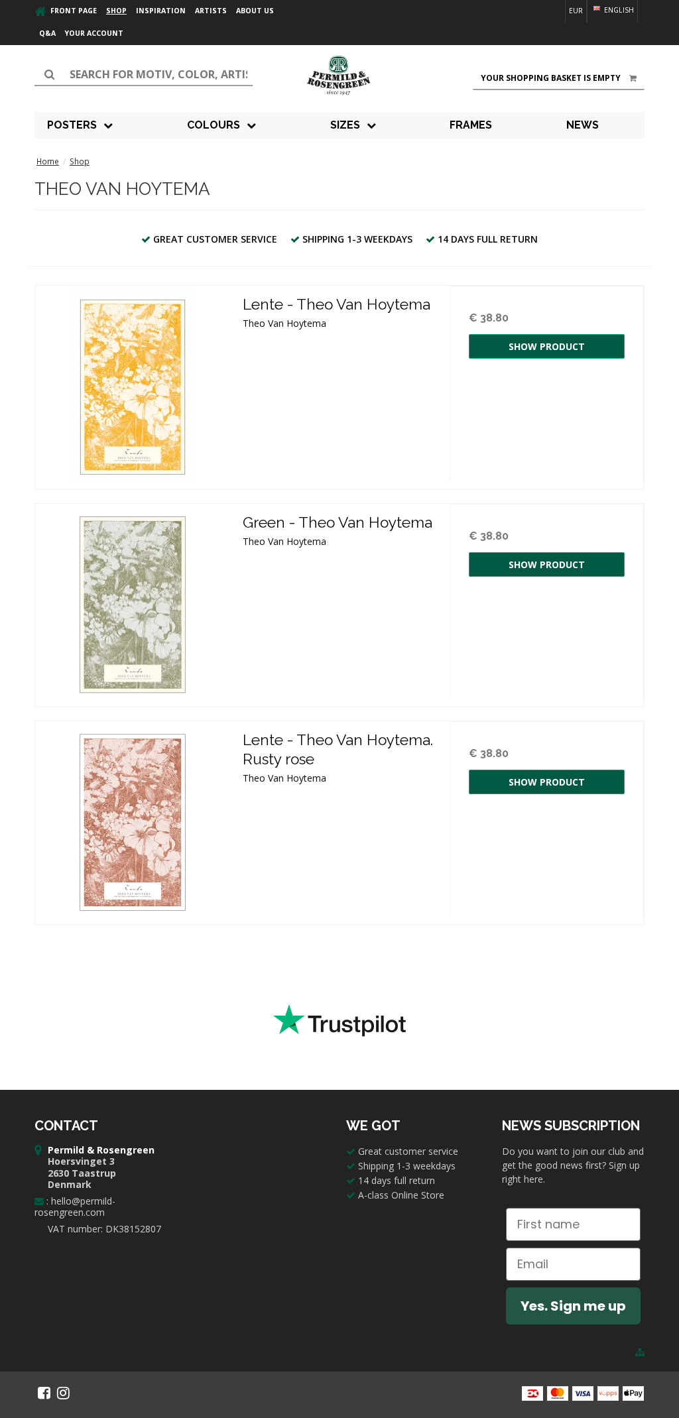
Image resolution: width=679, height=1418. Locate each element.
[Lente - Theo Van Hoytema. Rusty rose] (132, 818)
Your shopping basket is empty (551, 78)
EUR (576, 10)
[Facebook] (44, 1393)
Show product (547, 346)
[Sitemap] (640, 1352)
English (618, 10)
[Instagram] (63, 1393)
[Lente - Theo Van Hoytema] (132, 383)
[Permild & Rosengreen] (339, 75)
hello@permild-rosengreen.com (74, 1207)
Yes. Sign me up (573, 1306)
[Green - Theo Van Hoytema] (132, 601)
